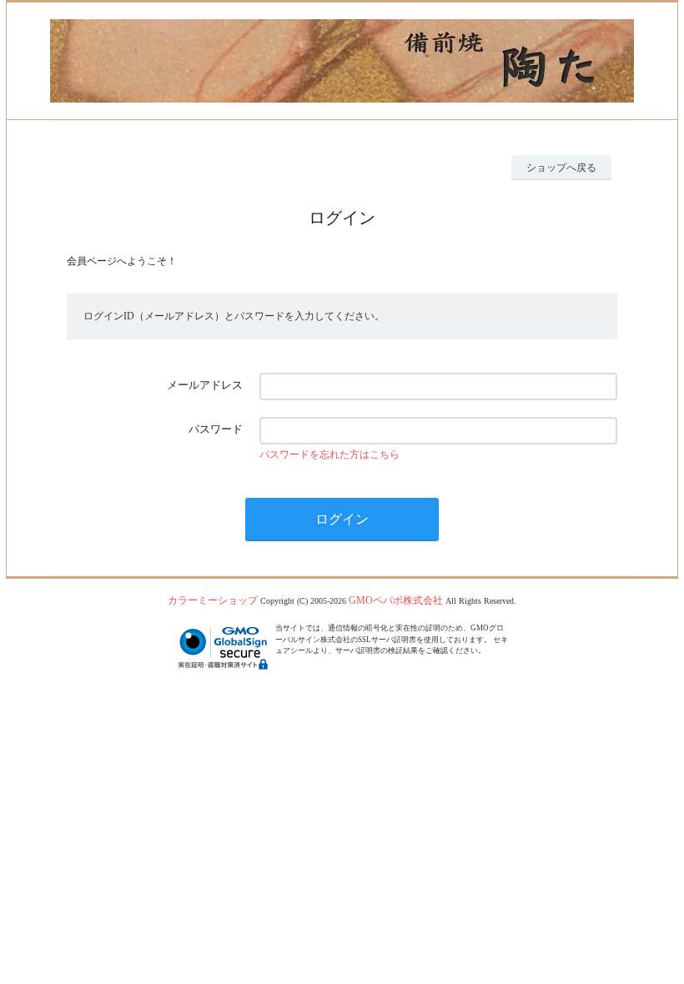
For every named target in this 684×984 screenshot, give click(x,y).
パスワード (216, 429)
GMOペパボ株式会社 (396, 600)
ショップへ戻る (561, 167)
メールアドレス (205, 385)
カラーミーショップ (213, 600)
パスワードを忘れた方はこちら (329, 454)
